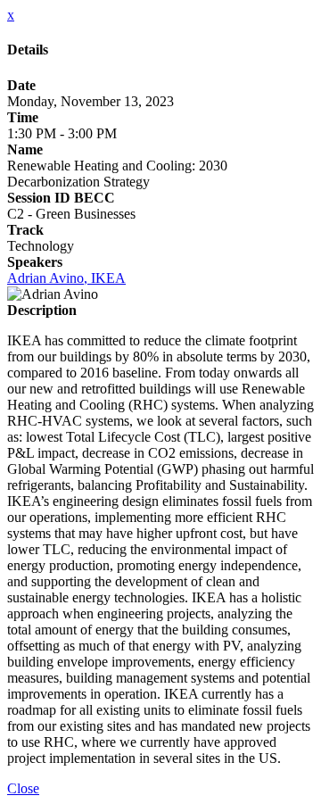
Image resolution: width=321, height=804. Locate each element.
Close (23, 788)
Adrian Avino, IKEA (66, 278)
